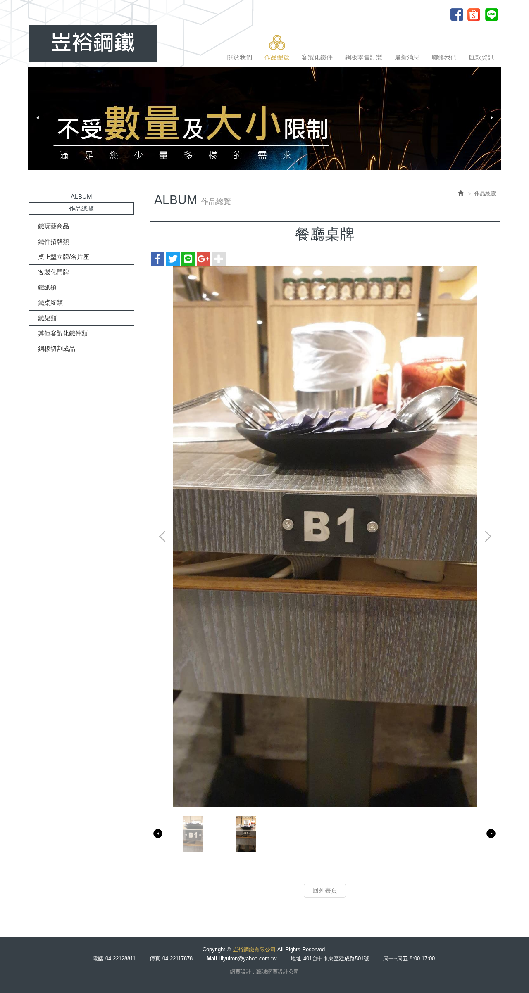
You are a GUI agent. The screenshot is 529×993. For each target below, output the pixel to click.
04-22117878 (177, 958)
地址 (296, 958)
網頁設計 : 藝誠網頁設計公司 (264, 972)
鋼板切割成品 (56, 348)
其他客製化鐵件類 (63, 333)
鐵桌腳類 (50, 302)
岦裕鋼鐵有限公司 (93, 43)
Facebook (457, 14)
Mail (212, 958)
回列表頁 (324, 890)
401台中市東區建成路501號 (336, 958)
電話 (98, 958)
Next (491, 118)
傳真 (155, 958)
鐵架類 (47, 317)
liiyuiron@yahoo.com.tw (247, 958)
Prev (38, 118)
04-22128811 (120, 958)
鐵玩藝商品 (53, 226)
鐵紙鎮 (47, 287)
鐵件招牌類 (53, 241)
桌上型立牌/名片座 (63, 256)
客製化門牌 (53, 272)
